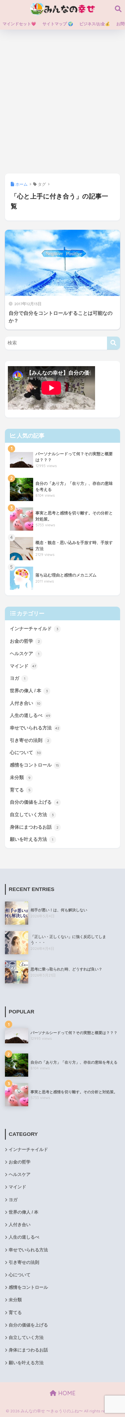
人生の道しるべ (30, 715)
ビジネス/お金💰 (94, 23)
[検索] (113, 343)
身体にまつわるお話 (34, 827)
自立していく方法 (32, 814)
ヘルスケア (24, 653)
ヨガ (17, 678)
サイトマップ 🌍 (57, 23)
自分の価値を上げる (34, 802)
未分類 (20, 777)
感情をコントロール (34, 764)
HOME (66, 1393)
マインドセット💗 (19, 23)
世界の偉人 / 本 (29, 690)
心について (25, 752)
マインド (23, 666)
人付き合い (25, 703)
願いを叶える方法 (31, 839)
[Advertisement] (62, 101)
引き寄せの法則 (29, 740)
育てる (20, 789)
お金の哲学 (25, 641)
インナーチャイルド (34, 628)
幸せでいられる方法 (34, 727)
